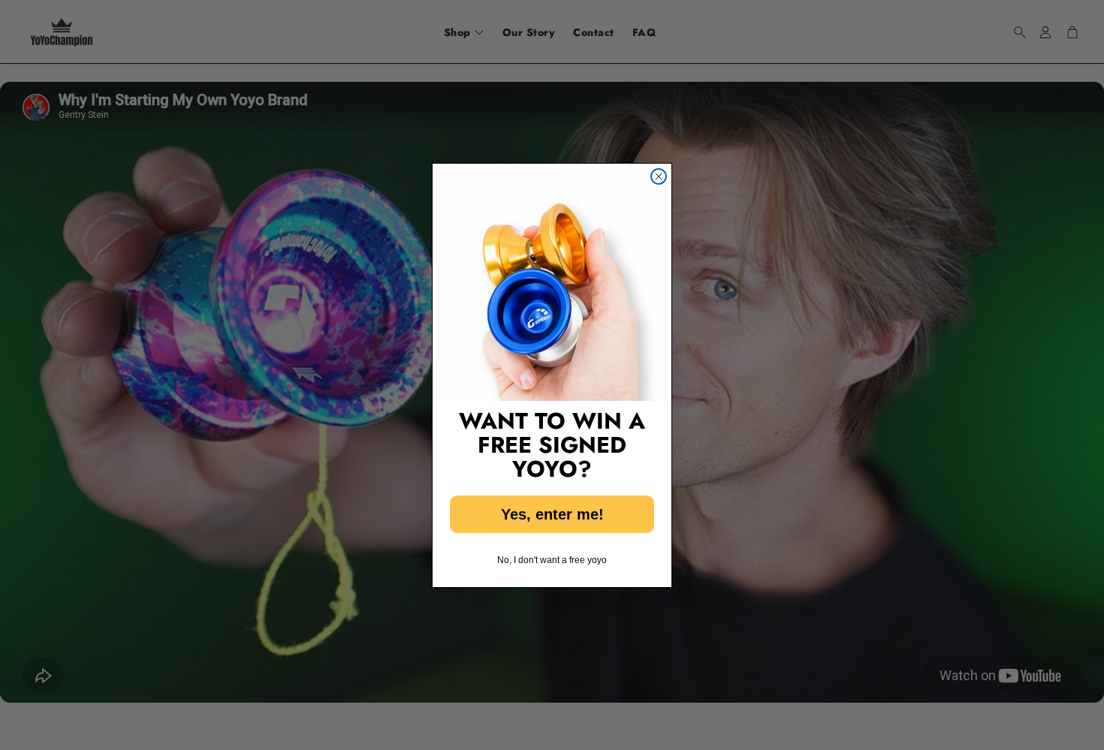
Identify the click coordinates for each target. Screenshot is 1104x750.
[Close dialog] (658, 176)
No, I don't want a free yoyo (552, 560)
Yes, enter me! (552, 514)
